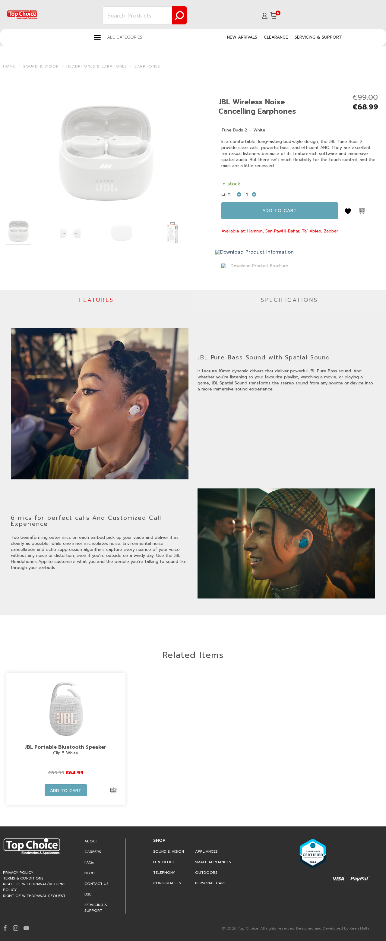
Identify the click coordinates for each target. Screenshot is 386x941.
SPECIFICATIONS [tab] (289, 300)
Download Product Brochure (258, 266)
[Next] (197, 153)
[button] (118, 37)
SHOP (159, 840)
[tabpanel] (193, 462)
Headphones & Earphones (96, 66)
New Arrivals (242, 37)
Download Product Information (257, 252)
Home (9, 66)
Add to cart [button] (66, 791)
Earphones (147, 66)
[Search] (179, 15)
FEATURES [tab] (96, 300)
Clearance (276, 37)
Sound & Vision (41, 66)
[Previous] (14, 153)
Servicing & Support (318, 37)
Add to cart (279, 210)
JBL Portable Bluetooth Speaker (65, 747)
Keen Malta (359, 928)
